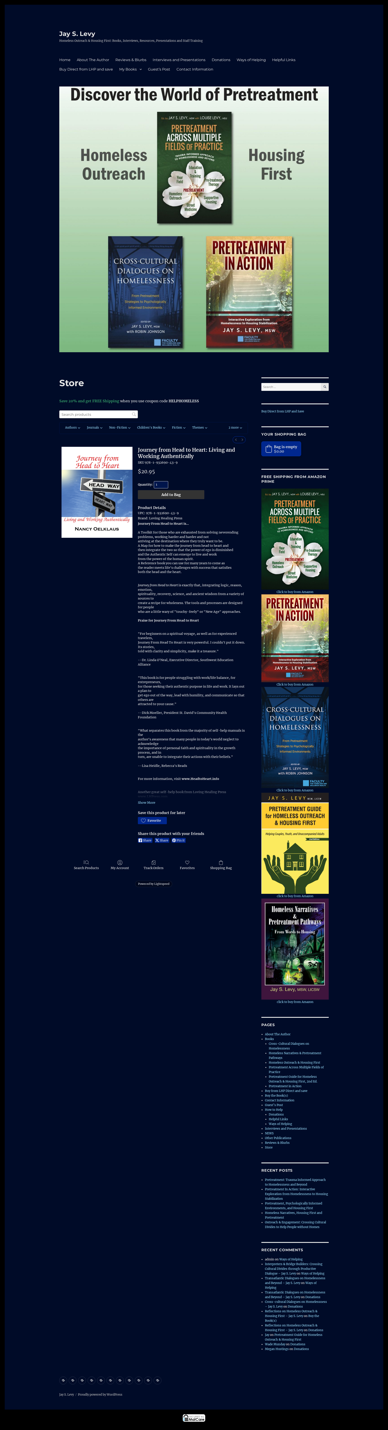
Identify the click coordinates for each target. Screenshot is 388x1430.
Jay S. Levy (77, 34)
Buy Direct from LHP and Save (282, 411)
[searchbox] (98, 414)
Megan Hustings (277, 1349)
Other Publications (278, 1138)
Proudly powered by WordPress (100, 1395)
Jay (267, 1335)
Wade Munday (275, 1344)
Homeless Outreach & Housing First (294, 1063)
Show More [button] (146, 803)
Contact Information (194, 69)
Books (269, 1039)
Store (269, 1147)
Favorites (187, 868)
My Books (128, 69)
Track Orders (153, 868)
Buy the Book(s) (276, 1096)
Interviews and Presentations (179, 60)
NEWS (269, 1133)
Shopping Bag (221, 868)
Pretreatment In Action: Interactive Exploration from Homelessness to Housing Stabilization (296, 1194)
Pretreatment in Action (285, 1086)
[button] (235, 428)
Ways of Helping (251, 60)
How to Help (274, 1110)
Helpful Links (283, 60)
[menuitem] (236, 439)
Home (65, 60)
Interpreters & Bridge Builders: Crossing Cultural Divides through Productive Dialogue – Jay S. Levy (293, 1268)
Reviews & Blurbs (130, 60)
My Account (120, 868)
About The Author (93, 60)
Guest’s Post (159, 69)
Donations (221, 60)
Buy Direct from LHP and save (86, 69)
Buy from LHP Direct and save (286, 1091)
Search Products (86, 868)
